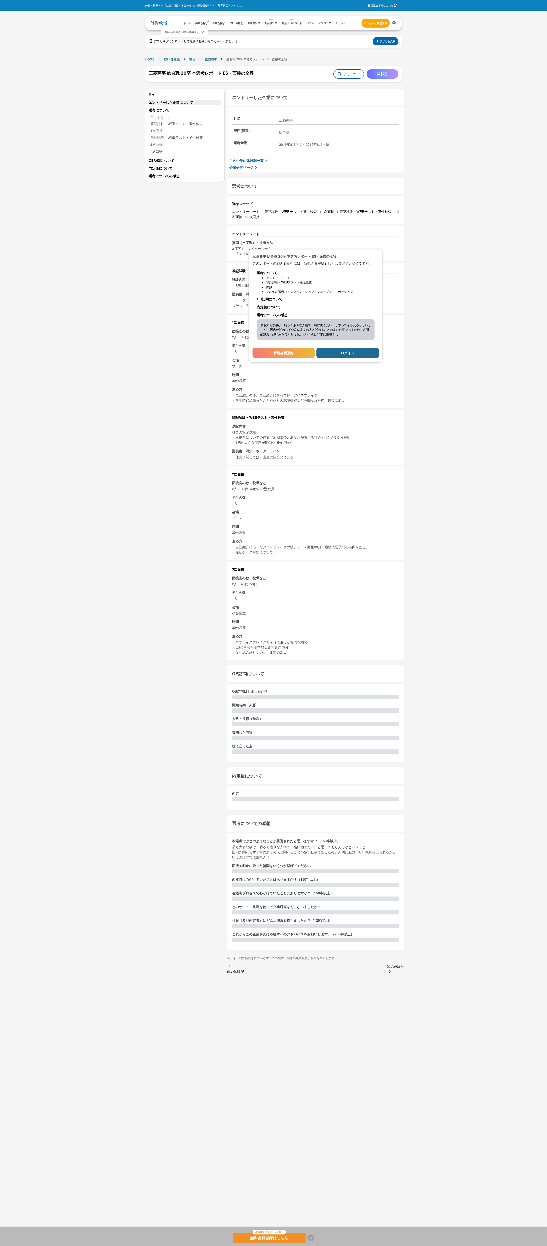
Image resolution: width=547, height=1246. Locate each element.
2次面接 (156, 144)
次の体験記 (395, 966)
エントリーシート (164, 116)
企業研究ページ (241, 167)
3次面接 (156, 151)
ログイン (347, 352)
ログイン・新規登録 (375, 23)
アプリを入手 (387, 41)
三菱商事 (211, 59)
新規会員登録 (283, 352)
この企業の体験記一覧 (246, 160)
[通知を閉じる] (202, 32)
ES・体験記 (172, 59)
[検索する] (394, 23)
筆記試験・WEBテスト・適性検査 (176, 123)
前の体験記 (235, 971)
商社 (192, 59)
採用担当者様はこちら (381, 5)
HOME (149, 59)
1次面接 (156, 130)
